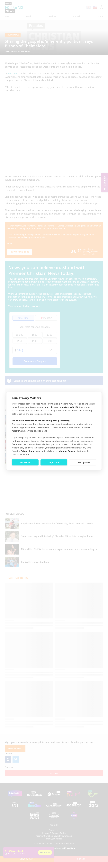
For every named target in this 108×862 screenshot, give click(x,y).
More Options (83, 462)
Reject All (54, 462)
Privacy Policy (28, 451)
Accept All (25, 462)
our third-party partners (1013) (61, 407)
